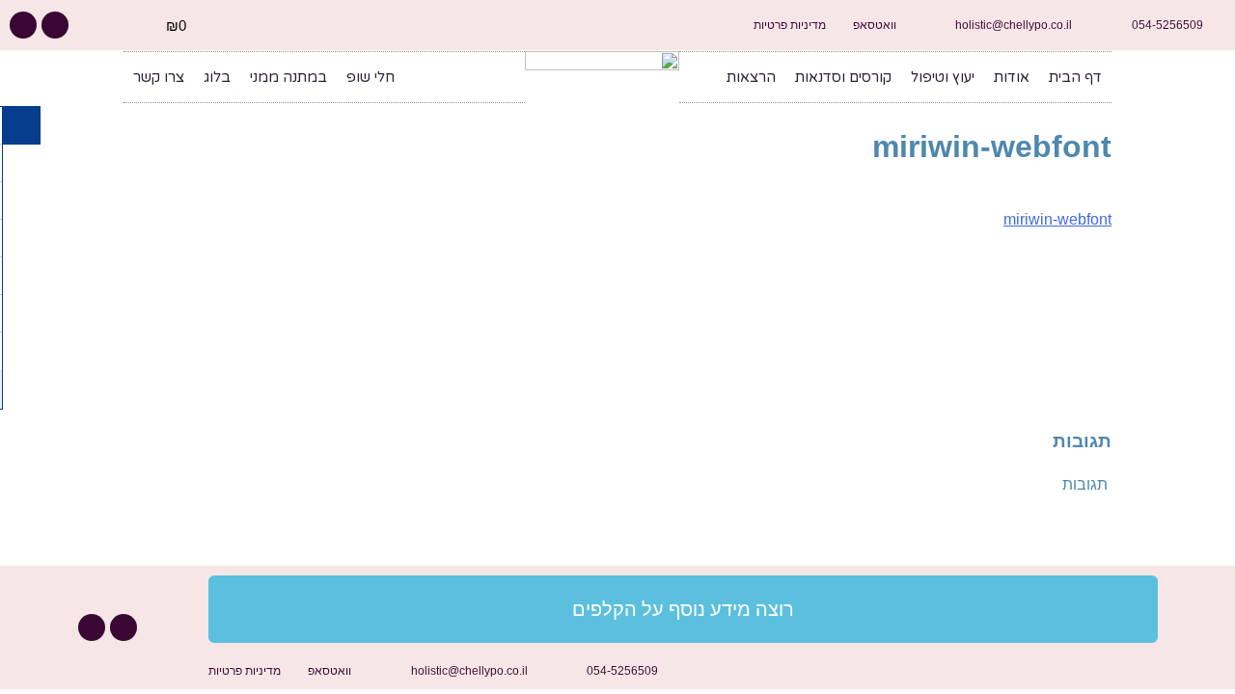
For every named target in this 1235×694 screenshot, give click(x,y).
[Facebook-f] (55, 25)
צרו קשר (158, 77)
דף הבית (1075, 77)
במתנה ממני (288, 77)
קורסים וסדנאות (843, 77)
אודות (1011, 77)
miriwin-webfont (1057, 219)
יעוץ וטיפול (942, 77)
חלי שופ (370, 77)
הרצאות (751, 77)
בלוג (217, 77)
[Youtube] (23, 25)
